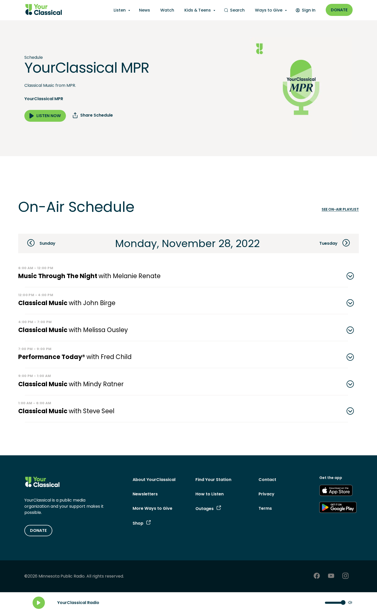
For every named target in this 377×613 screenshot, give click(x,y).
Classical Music (66, 303)
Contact (267, 480)
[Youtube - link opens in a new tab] (331, 576)
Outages (204, 509)
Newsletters (145, 494)
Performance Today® (75, 357)
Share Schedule (96, 115)
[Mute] (350, 603)
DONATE (38, 530)
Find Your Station (213, 480)
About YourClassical (154, 480)
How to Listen (209, 494)
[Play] (39, 603)
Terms (265, 508)
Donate (339, 10)
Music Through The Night (89, 276)
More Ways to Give (152, 508)
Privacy (266, 494)
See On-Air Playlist (340, 209)
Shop (138, 523)
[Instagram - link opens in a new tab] (345, 576)
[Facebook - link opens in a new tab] (317, 576)
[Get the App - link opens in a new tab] (336, 491)
